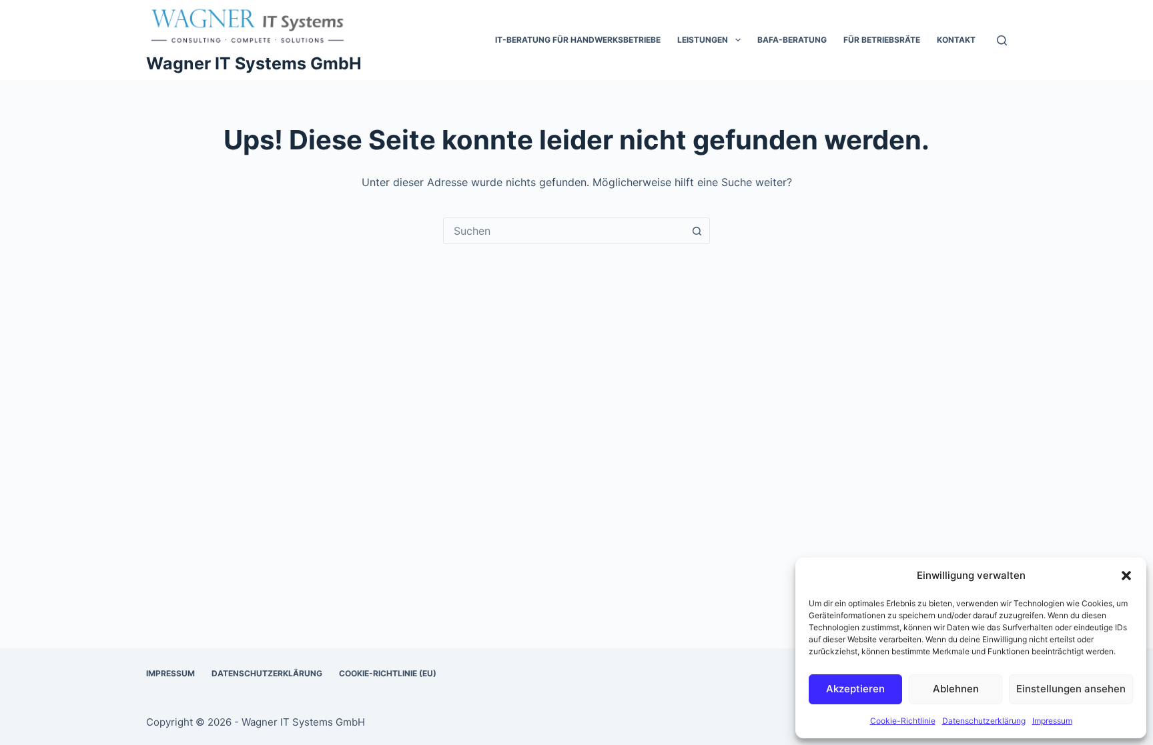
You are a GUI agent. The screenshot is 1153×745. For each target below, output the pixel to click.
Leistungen (702, 40)
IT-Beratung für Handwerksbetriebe (578, 40)
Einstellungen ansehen (1071, 688)
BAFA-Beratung (792, 40)
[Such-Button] (696, 230)
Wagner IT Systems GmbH (254, 63)
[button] (1126, 575)
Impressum (1052, 721)
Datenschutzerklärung (984, 721)
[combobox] (564, 230)
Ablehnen (956, 688)
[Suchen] (1002, 40)
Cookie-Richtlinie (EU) (387, 673)
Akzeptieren (855, 688)
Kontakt (956, 40)
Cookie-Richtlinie (902, 721)
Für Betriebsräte (881, 40)
